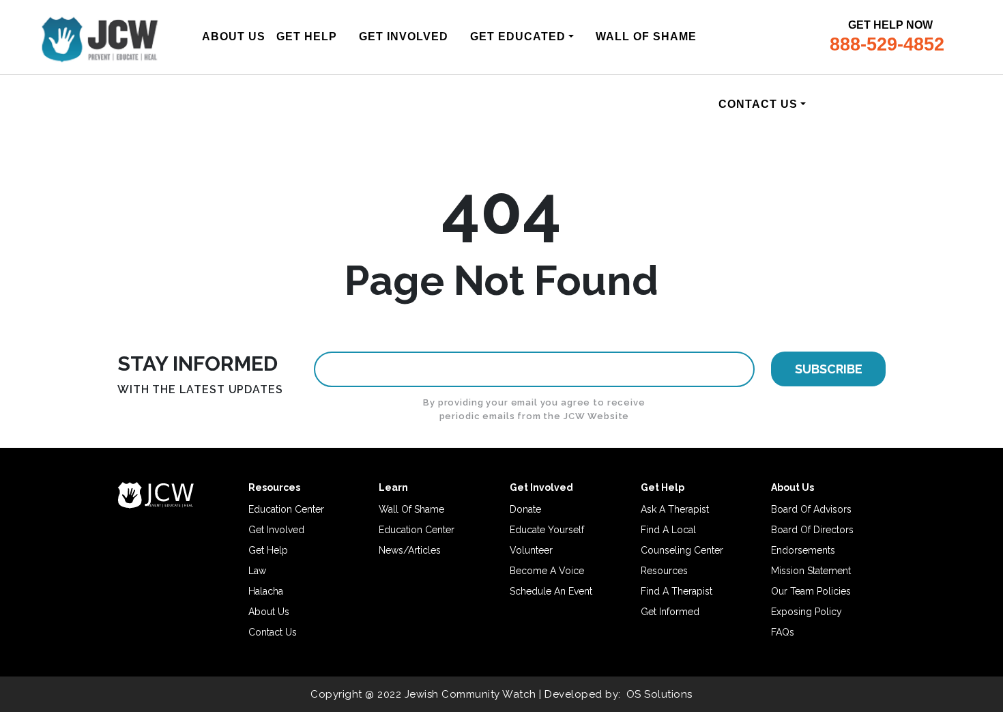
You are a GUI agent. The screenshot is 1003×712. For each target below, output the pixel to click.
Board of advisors (811, 509)
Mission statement (811, 570)
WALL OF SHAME (646, 36)
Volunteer (531, 550)
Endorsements (803, 550)
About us (268, 611)
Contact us (272, 632)
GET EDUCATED (518, 36)
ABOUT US (233, 36)
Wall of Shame (411, 509)
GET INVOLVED (403, 36)
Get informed (670, 611)
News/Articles (410, 550)
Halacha (265, 591)
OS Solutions (659, 694)
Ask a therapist (675, 509)
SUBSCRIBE (828, 369)
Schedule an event (551, 591)
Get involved (276, 529)
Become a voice (547, 570)
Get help (268, 550)
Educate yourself (547, 529)
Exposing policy (806, 611)
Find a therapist (676, 591)
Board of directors (812, 529)
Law (257, 570)
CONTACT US (758, 104)
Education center (286, 509)
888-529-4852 (887, 44)
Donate (525, 509)
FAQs (782, 632)
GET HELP (306, 36)
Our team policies (811, 591)
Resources (664, 570)
